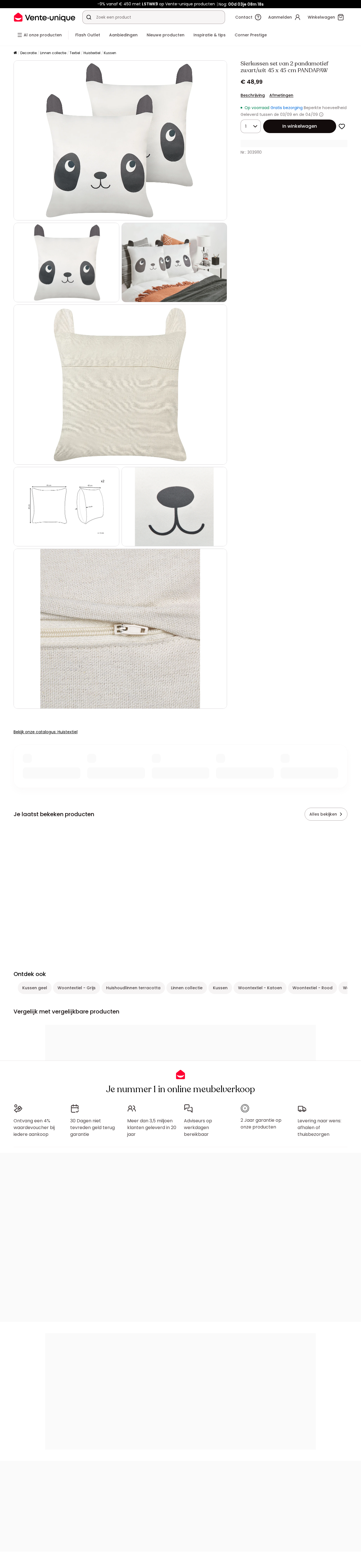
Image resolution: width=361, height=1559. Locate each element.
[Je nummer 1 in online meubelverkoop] (45, 17)
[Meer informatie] (321, 114)
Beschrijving (253, 95)
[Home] (15, 53)
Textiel (75, 52)
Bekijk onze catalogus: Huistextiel (46, 732)
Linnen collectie (53, 52)
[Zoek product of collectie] (89, 17)
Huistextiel (91, 52)
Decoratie (28, 52)
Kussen (110, 52)
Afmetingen (281, 95)
